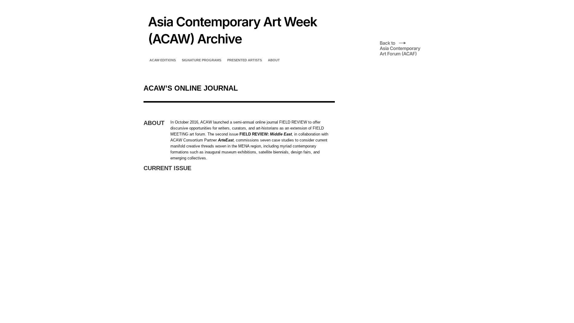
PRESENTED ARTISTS (244, 60)
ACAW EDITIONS (162, 60)
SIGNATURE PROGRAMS (201, 60)
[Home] (232, 52)
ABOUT (274, 60)
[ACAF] (405, 55)
